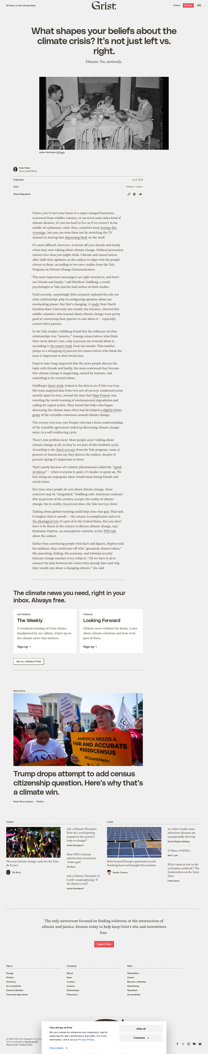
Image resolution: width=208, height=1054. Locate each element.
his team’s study (61, 346)
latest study (56, 385)
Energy (9, 973)
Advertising (133, 986)
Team (69, 977)
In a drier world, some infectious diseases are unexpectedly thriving (182, 832)
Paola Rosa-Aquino (23, 801)
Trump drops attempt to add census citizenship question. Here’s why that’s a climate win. (78, 782)
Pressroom (72, 994)
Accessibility (133, 994)
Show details (56, 1048)
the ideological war (46, 521)
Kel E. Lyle (173, 855)
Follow (176, 5)
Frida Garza (174, 880)
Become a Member (136, 981)
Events (130, 977)
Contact (71, 981)
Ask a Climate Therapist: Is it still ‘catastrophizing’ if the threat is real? (83, 879)
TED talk (110, 531)
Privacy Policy (26, 1044)
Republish (132, 990)
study (95, 304)
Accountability (13, 986)
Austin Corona (120, 872)
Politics (40, 801)
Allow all (141, 1028)
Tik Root (16, 872)
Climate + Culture (134, 186)
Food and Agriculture (17, 994)
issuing (105, 227)
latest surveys (65, 449)
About (70, 973)
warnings (39, 232)
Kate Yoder (24, 167)
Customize (139, 1037)
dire (114, 227)
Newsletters (133, 973)
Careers (71, 986)
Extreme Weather (14, 990)
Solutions (11, 981)
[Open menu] (199, 5)
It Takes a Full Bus (179, 850)
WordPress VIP (31, 1041)
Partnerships (73, 990)
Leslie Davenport (75, 845)
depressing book (76, 237)
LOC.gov (60, 152)
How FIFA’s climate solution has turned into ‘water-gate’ (81, 858)
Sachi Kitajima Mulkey (179, 841)
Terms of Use (12, 1044)
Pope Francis (101, 395)
